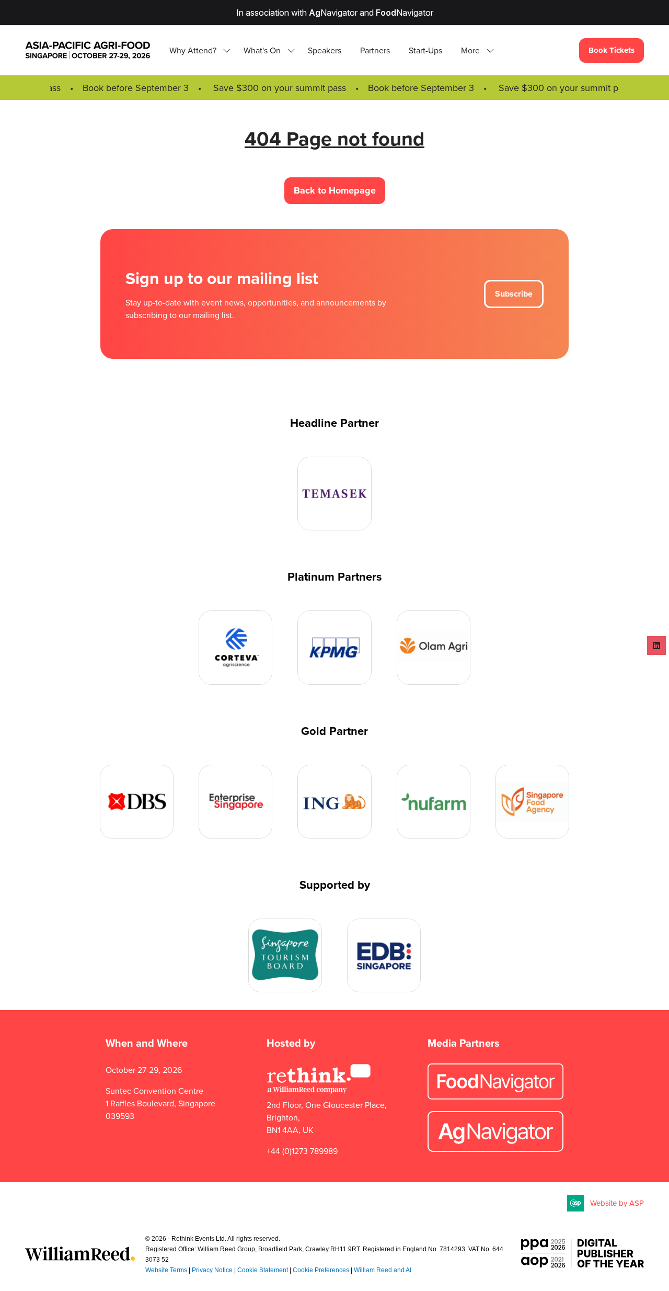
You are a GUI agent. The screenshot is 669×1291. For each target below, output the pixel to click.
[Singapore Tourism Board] (285, 955)
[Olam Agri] (433, 647)
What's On (262, 50)
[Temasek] (334, 493)
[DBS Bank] (136, 801)
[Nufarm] (433, 801)
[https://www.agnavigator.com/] (495, 1148)
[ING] (334, 801)
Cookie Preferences (321, 1270)
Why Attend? (192, 50)
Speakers (324, 50)
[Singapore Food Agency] (532, 801)
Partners (375, 50)
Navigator (333, 12)
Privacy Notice (212, 1270)
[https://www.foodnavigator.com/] (495, 1096)
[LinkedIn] (656, 645)
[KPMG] (334, 647)
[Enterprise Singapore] (235, 801)
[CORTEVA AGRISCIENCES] (235, 647)
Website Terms (166, 1270)
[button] (474, 50)
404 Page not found (334, 138)
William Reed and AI (382, 1270)
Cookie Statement (262, 1270)
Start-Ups (425, 50)
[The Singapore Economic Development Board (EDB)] (384, 955)
